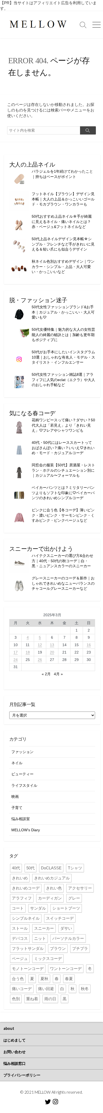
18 (28, 652)
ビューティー (22, 774)
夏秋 (44, 978)
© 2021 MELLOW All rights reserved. (51, 1092)
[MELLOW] (38, 24)
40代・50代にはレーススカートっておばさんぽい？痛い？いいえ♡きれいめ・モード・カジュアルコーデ (63, 447)
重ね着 (32, 998)
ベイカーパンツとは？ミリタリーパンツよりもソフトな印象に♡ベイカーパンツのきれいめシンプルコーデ (63, 492)
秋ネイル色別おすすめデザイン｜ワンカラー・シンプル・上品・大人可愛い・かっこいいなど (63, 266)
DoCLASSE (51, 868)
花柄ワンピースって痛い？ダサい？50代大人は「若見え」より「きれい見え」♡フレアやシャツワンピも (63, 425)
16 (89, 645)
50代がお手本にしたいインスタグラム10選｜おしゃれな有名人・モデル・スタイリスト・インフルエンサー (63, 357)
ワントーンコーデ (66, 968)
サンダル (38, 908)
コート (18, 908)
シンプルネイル (26, 918)
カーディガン (50, 898)
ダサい (66, 928)
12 (40, 645)
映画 (15, 796)
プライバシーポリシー (21, 1075)
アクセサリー (80, 888)
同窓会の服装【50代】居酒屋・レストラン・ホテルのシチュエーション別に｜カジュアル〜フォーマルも (63, 470)
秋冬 (85, 988)
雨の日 (50, 998)
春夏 (69, 978)
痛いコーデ (22, 988)
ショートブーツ (66, 908)
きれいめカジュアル (52, 878)
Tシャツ (75, 868)
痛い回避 (46, 988)
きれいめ (20, 878)
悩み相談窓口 (14, 1063)
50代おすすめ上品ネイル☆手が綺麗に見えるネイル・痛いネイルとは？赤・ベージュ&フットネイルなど (62, 221)
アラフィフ (22, 898)
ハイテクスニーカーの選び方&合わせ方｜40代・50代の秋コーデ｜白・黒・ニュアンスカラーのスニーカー (62, 560)
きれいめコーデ (26, 888)
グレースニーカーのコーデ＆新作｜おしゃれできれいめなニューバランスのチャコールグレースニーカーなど (63, 583)
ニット (40, 938)
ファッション (22, 752)
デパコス (20, 938)
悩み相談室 (20, 819)
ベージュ (20, 958)
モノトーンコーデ (28, 968)
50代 (30, 868)
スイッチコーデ (60, 918)
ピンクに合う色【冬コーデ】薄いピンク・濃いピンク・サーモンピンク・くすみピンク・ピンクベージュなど (63, 515)
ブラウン (58, 948)
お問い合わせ (14, 1051)
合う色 (18, 978)
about (8, 1028)
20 (52, 652)
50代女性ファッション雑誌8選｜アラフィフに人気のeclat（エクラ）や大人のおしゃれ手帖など (63, 379)
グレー (74, 898)
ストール (20, 928)
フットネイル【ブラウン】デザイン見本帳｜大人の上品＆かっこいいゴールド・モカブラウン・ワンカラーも (63, 199)
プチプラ (80, 948)
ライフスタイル (24, 785)
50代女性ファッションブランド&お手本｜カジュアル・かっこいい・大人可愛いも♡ (63, 312)
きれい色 (54, 888)
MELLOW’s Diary (25, 830)
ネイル (16, 763)
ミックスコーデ (48, 958)
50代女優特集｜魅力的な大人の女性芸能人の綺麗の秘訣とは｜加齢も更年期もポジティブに (63, 334)
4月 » (58, 674)
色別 (16, 998)
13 (52, 645)
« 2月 (46, 674)
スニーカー (44, 928)
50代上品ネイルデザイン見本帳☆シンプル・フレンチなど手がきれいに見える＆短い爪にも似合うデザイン (63, 244)
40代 (16, 868)
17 (15, 652)
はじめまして (14, 1040)
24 (15, 660)
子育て (16, 808)
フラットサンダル (28, 948)
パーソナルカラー (68, 938)
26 (40, 660)
